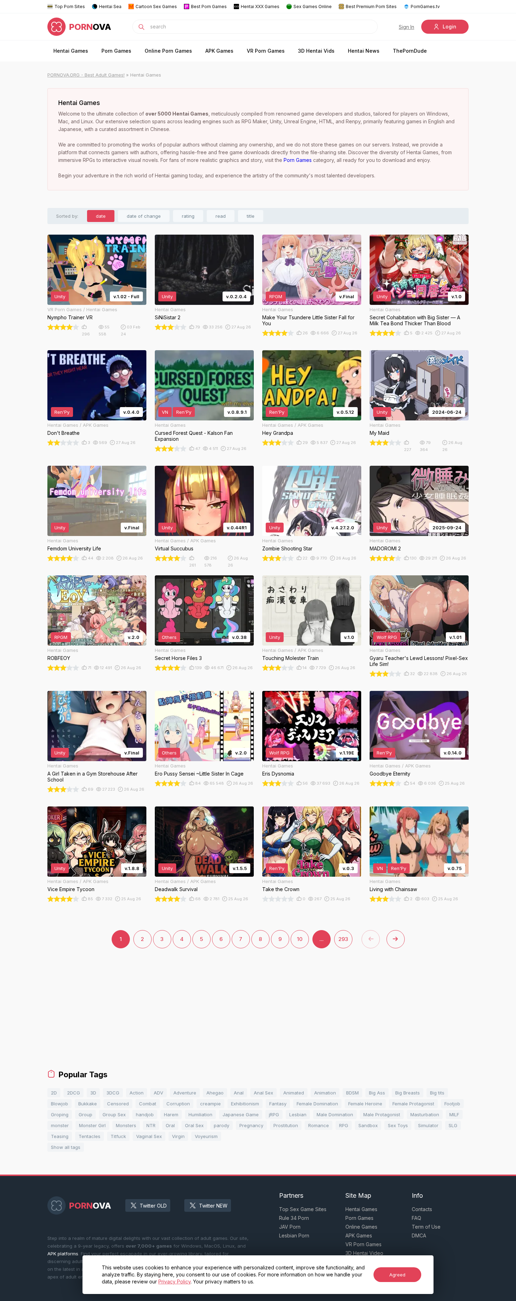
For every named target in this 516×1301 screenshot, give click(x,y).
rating (188, 216)
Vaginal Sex (149, 1136)
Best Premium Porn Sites (371, 6)
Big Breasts (407, 1093)
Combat (147, 1103)
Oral (170, 1125)
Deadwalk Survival (176, 889)
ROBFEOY (58, 658)
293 (343, 939)
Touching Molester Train (290, 658)
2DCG (73, 1093)
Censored (118, 1103)
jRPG (274, 1114)
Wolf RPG (387, 637)
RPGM (275, 296)
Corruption (178, 1103)
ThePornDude (410, 51)
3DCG (112, 1093)
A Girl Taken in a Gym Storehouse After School (92, 777)
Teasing (59, 1136)
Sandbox (368, 1125)
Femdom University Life (74, 548)
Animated (293, 1093)
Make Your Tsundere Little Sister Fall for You (308, 320)
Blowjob (59, 1103)
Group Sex (114, 1114)
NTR (151, 1125)
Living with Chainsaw (393, 889)
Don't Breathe (63, 433)
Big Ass (377, 1093)
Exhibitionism (245, 1103)
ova (90, 27)
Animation (325, 1093)
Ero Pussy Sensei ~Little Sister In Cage (199, 774)
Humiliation (200, 1114)
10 (300, 939)
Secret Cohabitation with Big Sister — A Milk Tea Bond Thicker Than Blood (415, 320)
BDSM (352, 1093)
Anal (239, 1093)
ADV (158, 1093)
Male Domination (335, 1114)
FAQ (416, 1218)
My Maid (379, 433)
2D (54, 1093)
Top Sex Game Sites (302, 1209)
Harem (171, 1114)
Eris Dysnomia (278, 774)
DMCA (419, 1235)
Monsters (126, 1125)
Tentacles (89, 1136)
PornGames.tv (425, 6)
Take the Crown (280, 889)
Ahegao (215, 1093)
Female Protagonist (413, 1103)
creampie (210, 1103)
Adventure (184, 1093)
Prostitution (285, 1125)
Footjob (452, 1103)
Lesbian (297, 1114)
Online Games (361, 1227)
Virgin (178, 1136)
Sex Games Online (312, 6)
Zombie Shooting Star (287, 548)
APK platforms (62, 1253)
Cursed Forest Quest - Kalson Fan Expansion (194, 436)
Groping (59, 1114)
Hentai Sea (110, 6)
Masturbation (424, 1114)
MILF (454, 1114)
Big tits (437, 1093)
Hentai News (363, 51)
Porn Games (116, 51)
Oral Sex (194, 1125)
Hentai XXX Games (260, 6)
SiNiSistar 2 (167, 317)
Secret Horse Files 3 (178, 658)
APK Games (219, 51)
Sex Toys (398, 1125)
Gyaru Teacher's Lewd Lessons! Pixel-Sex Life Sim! (419, 661)
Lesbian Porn (294, 1235)
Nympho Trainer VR (70, 317)
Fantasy (277, 1103)
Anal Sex (263, 1093)
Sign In (406, 27)
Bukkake (87, 1103)
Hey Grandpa (277, 433)
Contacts (422, 1209)
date (101, 216)
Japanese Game (241, 1114)
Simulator (428, 1125)
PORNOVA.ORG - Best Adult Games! (86, 75)
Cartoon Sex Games (156, 6)
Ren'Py (62, 412)
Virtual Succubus (174, 548)
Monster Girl (92, 1125)
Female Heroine (365, 1103)
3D (93, 1093)
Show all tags (65, 1147)
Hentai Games (70, 51)
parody (221, 1125)
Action (137, 1093)
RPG (343, 1125)
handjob (145, 1114)
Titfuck (118, 1136)
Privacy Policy (174, 1281)
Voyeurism (206, 1136)
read (221, 216)
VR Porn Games (266, 51)
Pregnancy (251, 1125)
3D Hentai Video (364, 1253)
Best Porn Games (209, 6)
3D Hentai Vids (316, 51)
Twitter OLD (153, 1206)
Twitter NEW (213, 1206)
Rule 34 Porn (294, 1218)
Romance (318, 1125)
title (250, 216)
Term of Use (426, 1227)
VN (165, 412)
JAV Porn (289, 1227)
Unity (59, 296)
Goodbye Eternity (390, 774)
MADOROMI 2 (385, 548)
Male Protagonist (381, 1114)
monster (60, 1125)
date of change (144, 216)
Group (85, 1114)
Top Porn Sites (69, 6)
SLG (453, 1125)
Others (169, 637)
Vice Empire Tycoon (70, 889)
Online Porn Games (168, 51)
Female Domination (317, 1103)
